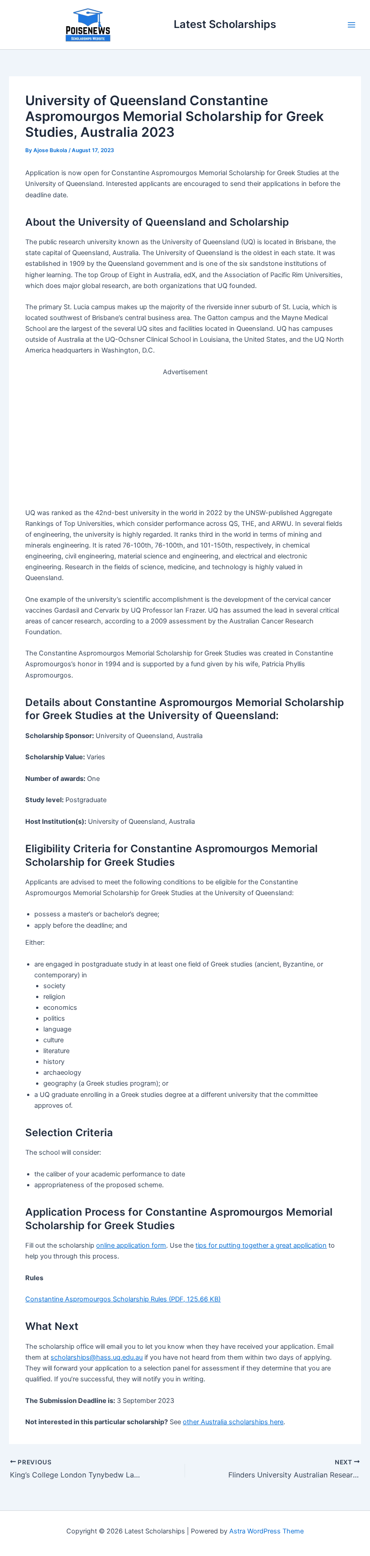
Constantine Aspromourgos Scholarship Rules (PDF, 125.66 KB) (123, 1299)
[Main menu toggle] (351, 24)
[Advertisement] (185, 440)
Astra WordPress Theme (266, 1531)
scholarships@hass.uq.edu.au (97, 1357)
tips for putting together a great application (261, 1245)
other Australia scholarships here (233, 1422)
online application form (131, 1245)
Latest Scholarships (225, 24)
